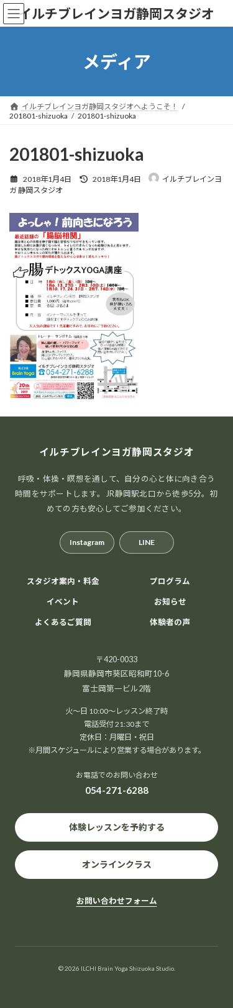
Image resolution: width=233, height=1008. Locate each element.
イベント (63, 601)
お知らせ (170, 601)
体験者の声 (170, 622)
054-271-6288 (116, 790)
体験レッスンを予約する (117, 827)
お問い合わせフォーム (116, 901)
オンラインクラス (117, 864)
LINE (147, 542)
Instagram (87, 542)
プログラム (170, 581)
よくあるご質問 (63, 622)
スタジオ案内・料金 (63, 581)
